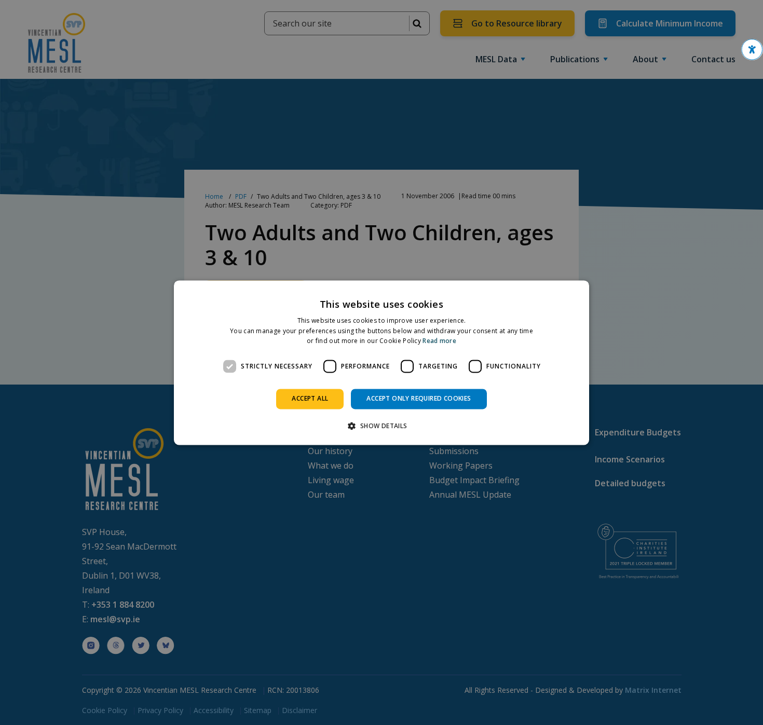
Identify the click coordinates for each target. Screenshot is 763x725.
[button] (752, 49)
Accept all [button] (310, 398)
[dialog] (381, 362)
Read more (439, 341)
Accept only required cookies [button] (418, 398)
